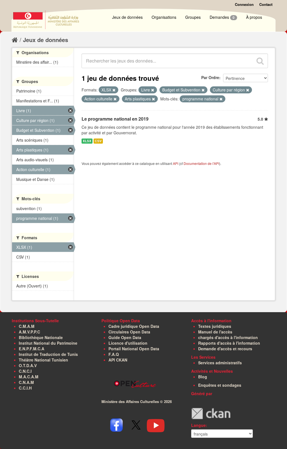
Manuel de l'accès (215, 332)
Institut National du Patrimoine (48, 343)
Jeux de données (127, 17)
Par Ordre (210, 77)
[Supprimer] (113, 90)
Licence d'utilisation (127, 343)
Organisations (164, 17)
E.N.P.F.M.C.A (31, 348)
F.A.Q (113, 354)
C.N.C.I (25, 371)
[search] (260, 61)
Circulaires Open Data (129, 332)
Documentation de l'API (201, 163)
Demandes (222, 17)
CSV (98, 141)
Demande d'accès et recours (225, 348)
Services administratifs (220, 362)
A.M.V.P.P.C (29, 332)
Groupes (193, 17)
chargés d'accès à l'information (228, 337)
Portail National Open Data (133, 348)
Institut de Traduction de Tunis (48, 354)
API (175, 163)
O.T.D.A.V (28, 365)
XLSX (87, 141)
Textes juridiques (214, 326)
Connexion (244, 4)
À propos (254, 17)
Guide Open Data (124, 337)
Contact (265, 4)
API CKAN (117, 360)
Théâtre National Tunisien (43, 360)
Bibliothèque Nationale (41, 337)
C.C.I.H (25, 388)
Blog (202, 376)
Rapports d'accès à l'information (229, 343)
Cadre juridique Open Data (133, 326)
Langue (198, 425)
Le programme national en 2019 (115, 119)
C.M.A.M (26, 326)
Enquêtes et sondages (219, 385)
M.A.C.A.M (28, 376)
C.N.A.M (26, 382)
